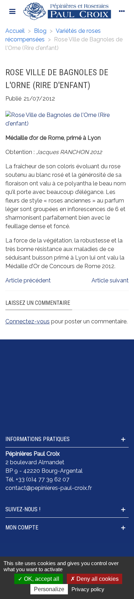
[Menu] (12, 11)
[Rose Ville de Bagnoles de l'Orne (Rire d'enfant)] (67, 119)
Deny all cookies (97, 579)
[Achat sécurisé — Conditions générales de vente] (67, 354)
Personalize (49, 589)
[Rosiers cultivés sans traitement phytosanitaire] (67, 390)
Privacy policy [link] (87, 589)
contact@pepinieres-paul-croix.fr (48, 488)
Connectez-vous (27, 321)
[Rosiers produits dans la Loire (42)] (67, 407)
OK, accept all (41, 579)
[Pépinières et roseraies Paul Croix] (67, 11)
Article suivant (110, 280)
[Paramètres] (122, 11)
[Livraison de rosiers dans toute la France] (67, 372)
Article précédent (28, 280)
